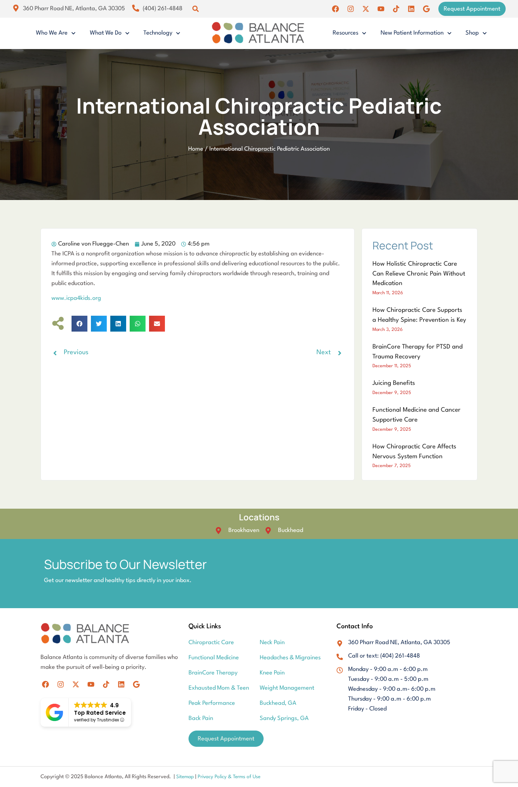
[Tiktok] (396, 9)
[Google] (426, 9)
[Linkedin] (411, 9)
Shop (472, 33)
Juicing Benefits (393, 383)
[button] (195, 9)
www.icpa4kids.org (76, 298)
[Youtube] (381, 9)
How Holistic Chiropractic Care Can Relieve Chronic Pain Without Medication (418, 273)
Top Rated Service (100, 712)
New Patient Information (412, 33)
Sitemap (185, 776)
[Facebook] (335, 9)
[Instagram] (351, 9)
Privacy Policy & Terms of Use (229, 776)
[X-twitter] (366, 9)
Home (195, 149)
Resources (345, 33)
